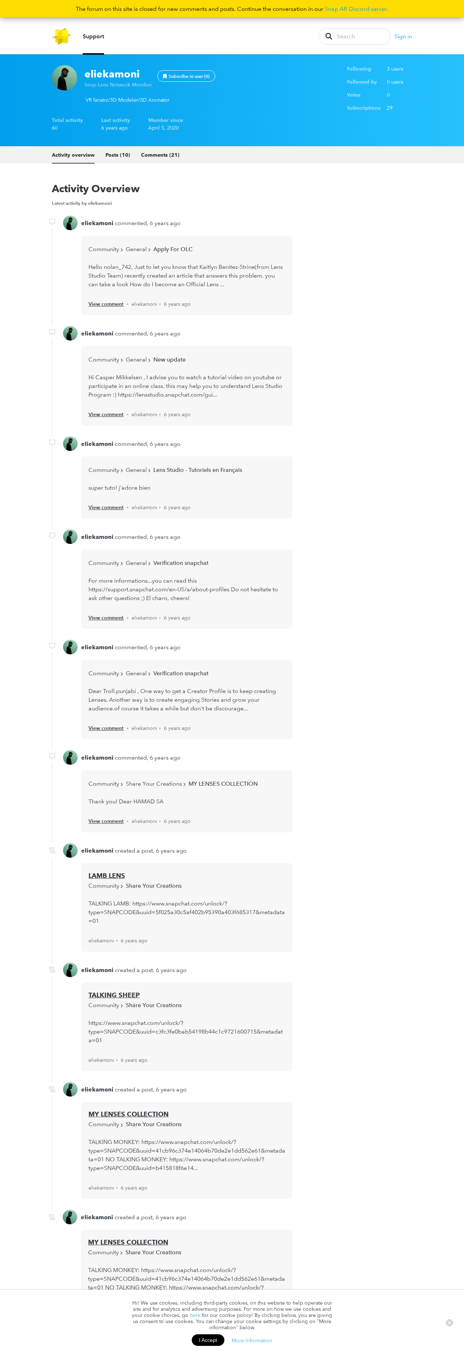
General (136, 249)
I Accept (208, 1340)
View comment (106, 304)
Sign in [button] (403, 36)
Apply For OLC (172, 249)
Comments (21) (160, 155)
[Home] (62, 36)
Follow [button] (186, 76)
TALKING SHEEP (114, 995)
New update (169, 359)
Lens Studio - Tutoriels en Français (197, 469)
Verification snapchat (180, 562)
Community (103, 249)
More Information (252, 1340)
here (195, 1315)
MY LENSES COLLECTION (223, 783)
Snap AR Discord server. (356, 8)
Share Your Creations (154, 783)
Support (93, 36)
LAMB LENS (106, 875)
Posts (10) (117, 155)
